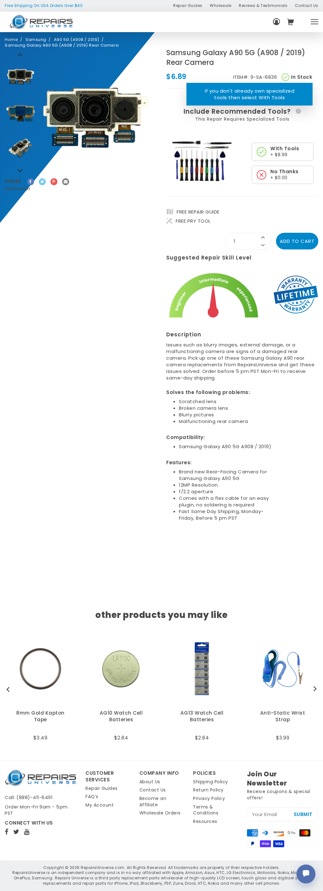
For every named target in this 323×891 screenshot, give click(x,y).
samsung (36, 40)
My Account (99, 805)
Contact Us (306, 5)
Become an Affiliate (153, 801)
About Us (149, 782)
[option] (20, 76)
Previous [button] (20, 170)
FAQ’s (91, 796)
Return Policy (208, 790)
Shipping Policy (210, 782)
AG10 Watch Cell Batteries (121, 716)
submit (303, 814)
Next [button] (20, 54)
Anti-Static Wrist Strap (282, 716)
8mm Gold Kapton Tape (40, 716)
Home (11, 40)
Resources (205, 821)
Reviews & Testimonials (263, 5)
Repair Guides (188, 5)
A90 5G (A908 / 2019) (76, 40)
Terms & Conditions (205, 810)
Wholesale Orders (160, 813)
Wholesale (221, 5)
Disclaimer (17, 188)
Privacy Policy (209, 798)
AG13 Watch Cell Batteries (202, 716)
